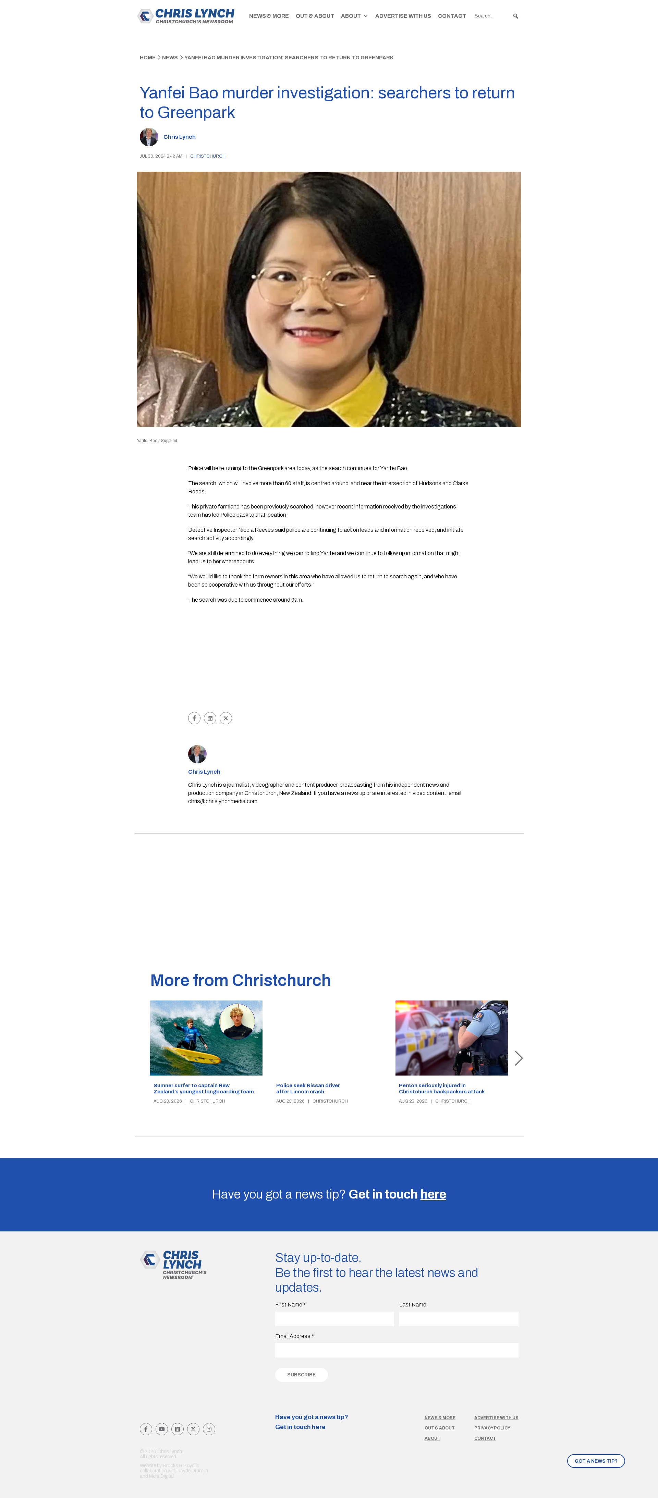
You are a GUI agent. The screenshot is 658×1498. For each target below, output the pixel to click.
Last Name (412, 1304)
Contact (452, 16)
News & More (269, 16)
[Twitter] (193, 1429)
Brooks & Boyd (179, 1465)
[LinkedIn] (177, 1429)
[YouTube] (162, 1429)
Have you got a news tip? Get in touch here (311, 1422)
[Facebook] (146, 1429)
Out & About (315, 16)
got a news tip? (596, 1461)
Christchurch (208, 156)
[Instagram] (209, 1429)
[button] (516, 16)
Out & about (440, 1428)
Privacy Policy (492, 1428)
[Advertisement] (329, 659)
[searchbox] (497, 16)
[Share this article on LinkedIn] (210, 718)
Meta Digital (161, 1476)
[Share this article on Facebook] (194, 718)
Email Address (294, 1336)
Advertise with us (496, 1417)
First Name (290, 1304)
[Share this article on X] (226, 718)
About (351, 16)
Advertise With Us (403, 16)
